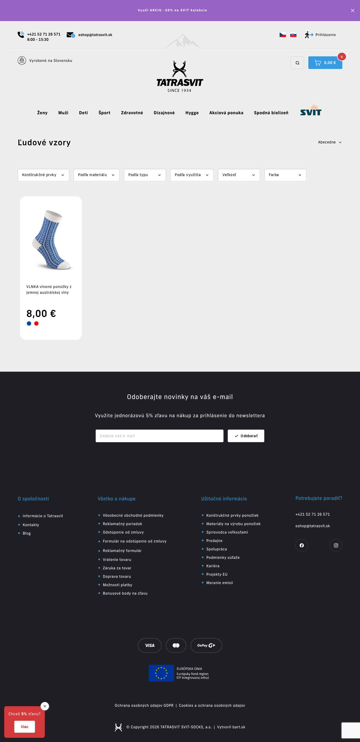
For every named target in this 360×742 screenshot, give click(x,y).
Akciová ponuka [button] (226, 113)
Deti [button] (83, 113)
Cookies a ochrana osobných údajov (212, 705)
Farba (274, 174)
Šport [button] (104, 113)
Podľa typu (138, 174)
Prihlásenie (325, 34)
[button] (283, 34)
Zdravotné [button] (132, 113)
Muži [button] (63, 113)
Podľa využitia (188, 174)
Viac (24, 726)
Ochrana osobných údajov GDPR (144, 705)
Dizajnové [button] (164, 113)
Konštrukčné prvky (39, 174)
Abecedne (327, 142)
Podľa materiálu (92, 174)
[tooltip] (29, 323)
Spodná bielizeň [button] (271, 113)
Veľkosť (229, 174)
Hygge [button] (192, 113)
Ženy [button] (42, 113)
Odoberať (249, 436)
